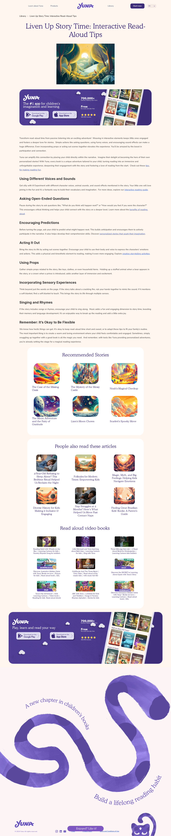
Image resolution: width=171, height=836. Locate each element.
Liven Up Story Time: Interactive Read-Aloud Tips (53, 16)
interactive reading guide (136, 189)
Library (22, 16)
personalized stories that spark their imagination (122, 233)
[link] (36, 114)
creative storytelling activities (136, 253)
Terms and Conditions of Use (109, 831)
